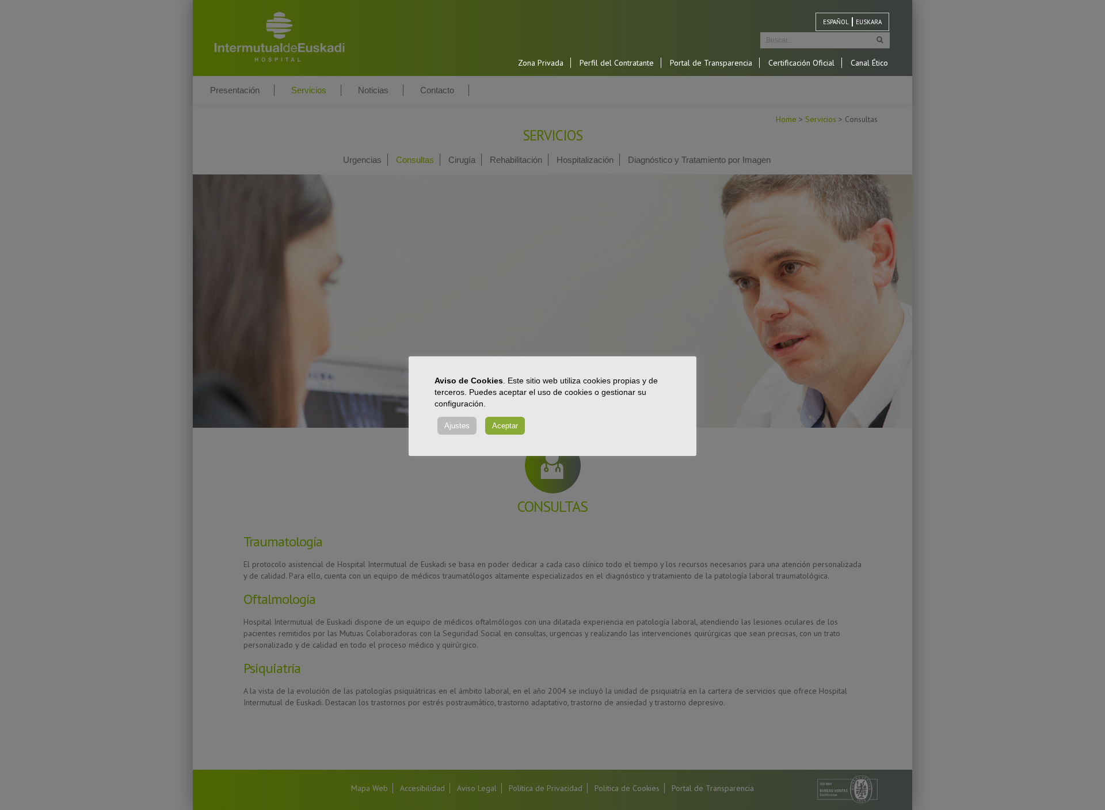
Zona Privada (540, 63)
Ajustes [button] (457, 425)
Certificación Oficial (801, 63)
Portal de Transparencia (711, 63)
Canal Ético (869, 63)
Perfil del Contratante (617, 63)
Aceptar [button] (505, 425)
